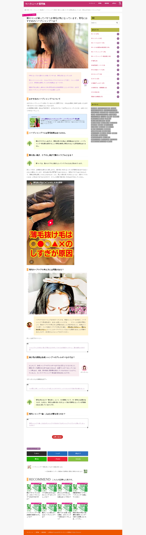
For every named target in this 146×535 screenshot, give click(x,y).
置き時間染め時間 (96, 131)
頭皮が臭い (94, 135)
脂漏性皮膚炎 (106, 131)
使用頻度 (116, 116)
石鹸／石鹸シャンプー (97, 129)
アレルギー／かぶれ (97, 110)
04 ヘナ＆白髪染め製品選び (100, 47)
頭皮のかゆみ (103, 135)
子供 (108, 120)
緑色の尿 (107, 129)
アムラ (113, 108)
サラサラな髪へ (114, 112)
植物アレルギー (108, 125)
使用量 (109, 116)
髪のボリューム (95, 139)
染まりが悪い (105, 122)
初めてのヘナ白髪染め (97, 118)
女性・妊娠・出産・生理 (98, 120)
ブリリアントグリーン (102, 114)
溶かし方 (102, 127)
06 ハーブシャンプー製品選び (101, 56)
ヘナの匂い (113, 114)
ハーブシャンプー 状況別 (34, 448)
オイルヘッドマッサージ (110, 110)
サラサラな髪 (104, 112)
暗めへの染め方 (95, 122)
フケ (93, 114)
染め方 (94, 125)
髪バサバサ (113, 139)
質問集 (99, 3)
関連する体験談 (97, 96)
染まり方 (114, 122)
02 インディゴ (96, 38)
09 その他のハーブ (97, 69)
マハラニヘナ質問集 (35, 4)
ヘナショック (95, 116)
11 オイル (95, 78)
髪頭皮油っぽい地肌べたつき (98, 141)
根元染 (100, 125)
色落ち (103, 133)
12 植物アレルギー (97, 83)
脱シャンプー (95, 133)
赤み (109, 133)
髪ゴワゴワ (105, 139)
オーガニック (95, 112)
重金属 (114, 133)
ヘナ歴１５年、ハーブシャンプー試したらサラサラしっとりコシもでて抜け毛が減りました (57, 388)
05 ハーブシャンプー (98, 52)
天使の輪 (108, 118)
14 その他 (95, 92)
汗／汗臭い (94, 127)
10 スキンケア (96, 74)
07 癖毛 (94, 60)
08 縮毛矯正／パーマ (98, 65)
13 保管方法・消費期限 (99, 87)
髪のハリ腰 (106, 137)
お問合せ (114, 3)
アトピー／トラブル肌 (104, 108)
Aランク (94, 108)
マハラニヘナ (92, 3)
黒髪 (110, 141)
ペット (103, 116)
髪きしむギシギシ (96, 137)
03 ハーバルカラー (97, 43)
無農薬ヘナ (109, 127)
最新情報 (107, 3)
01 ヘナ (95, 34)
